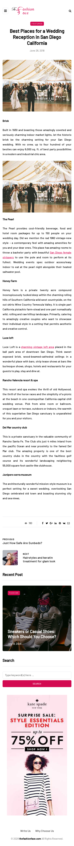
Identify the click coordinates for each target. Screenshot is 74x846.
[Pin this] (60, 523)
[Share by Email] (68, 523)
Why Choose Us (44, 830)
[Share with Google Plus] (51, 523)
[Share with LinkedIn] (55, 523)
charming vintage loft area (37, 346)
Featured (37, 24)
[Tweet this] (47, 523)
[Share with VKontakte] (64, 523)
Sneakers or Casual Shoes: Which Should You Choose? (32, 634)
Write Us (25, 830)
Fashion (14, 593)
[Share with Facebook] (42, 523)
